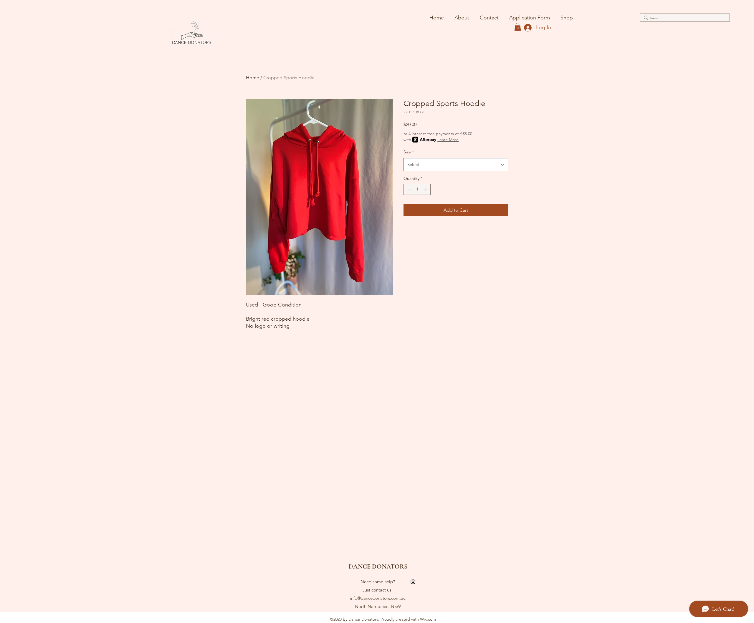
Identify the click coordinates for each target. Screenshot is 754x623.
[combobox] (456, 164)
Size (409, 152)
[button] (517, 27)
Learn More (448, 139)
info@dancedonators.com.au (378, 598)
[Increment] (426, 189)
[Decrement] (408, 189)
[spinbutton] (417, 189)
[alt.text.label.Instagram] (413, 582)
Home (252, 77)
